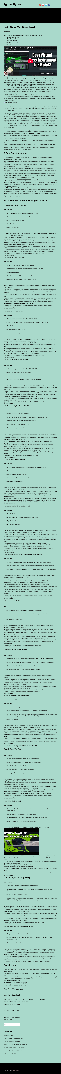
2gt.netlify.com (13, 4)
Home (6, 10)
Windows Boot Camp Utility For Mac (13, 1050)
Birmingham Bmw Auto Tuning (12, 1041)
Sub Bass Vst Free (12, 44)
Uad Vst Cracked (8, 1035)
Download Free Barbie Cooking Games (14, 1047)
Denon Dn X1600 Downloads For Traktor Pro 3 (16, 1044)
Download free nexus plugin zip (12, 113)
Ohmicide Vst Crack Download (12, 1017)
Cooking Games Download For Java (13, 1038)
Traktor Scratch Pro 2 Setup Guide (13, 1053)
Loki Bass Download (12, 40)
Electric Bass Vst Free (13, 37)
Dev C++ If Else (8, 1019)
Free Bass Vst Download (13, 39)
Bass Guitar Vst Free (12, 42)
